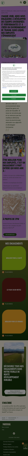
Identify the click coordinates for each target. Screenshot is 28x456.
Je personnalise (14, 91)
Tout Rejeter (13, 98)
